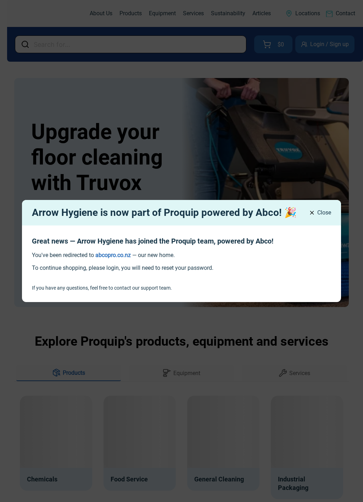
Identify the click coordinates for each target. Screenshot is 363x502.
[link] (113, 255)
